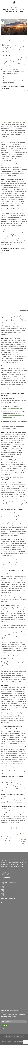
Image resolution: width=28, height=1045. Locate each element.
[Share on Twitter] (12, 828)
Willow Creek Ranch (17, 17)
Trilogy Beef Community (10, 890)
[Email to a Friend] (15, 828)
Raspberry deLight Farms (10, 882)
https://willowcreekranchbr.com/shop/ (13, 408)
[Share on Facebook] (10, 828)
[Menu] (2, 2)
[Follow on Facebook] (2, 873)
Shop (6, 1039)
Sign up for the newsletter (9, 1028)
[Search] (26, 2)
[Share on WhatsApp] (7, 828)
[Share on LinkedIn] (21, 828)
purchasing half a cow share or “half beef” (14, 122)
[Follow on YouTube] (7, 873)
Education (14, 7)
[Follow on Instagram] (5, 873)
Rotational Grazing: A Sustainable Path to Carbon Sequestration (7, 838)
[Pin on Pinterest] (18, 828)
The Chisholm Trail (9, 893)
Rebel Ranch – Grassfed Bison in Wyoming (14, 886)
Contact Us (12, 1039)
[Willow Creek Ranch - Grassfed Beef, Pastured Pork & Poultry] (14, 2)
